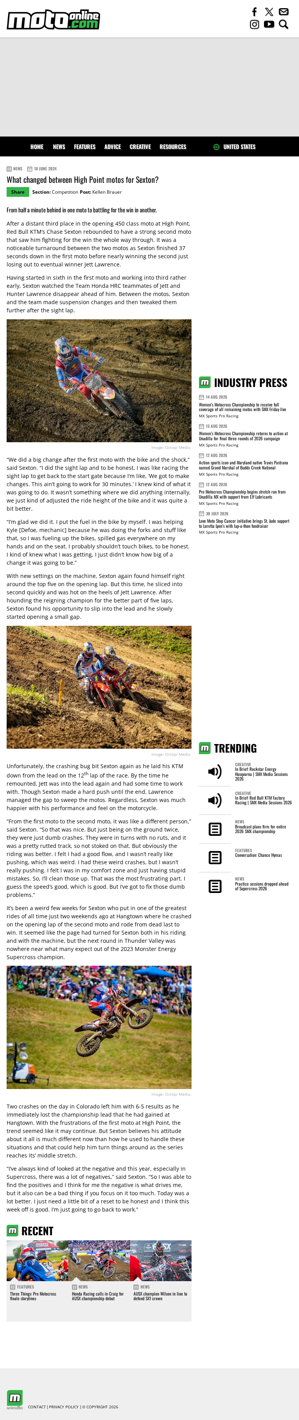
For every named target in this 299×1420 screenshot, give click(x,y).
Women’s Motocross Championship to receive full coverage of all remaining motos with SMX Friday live (242, 407)
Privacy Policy (64, 1407)
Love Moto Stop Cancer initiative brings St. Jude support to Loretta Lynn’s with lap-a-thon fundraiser (244, 523)
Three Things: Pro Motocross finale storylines (33, 1295)
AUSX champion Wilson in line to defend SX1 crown (160, 1295)
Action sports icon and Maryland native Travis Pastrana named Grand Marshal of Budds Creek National (243, 465)
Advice (112, 146)
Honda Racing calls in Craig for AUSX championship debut (98, 1295)
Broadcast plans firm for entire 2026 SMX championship (260, 828)
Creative (140, 146)
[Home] (53, 19)
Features (84, 146)
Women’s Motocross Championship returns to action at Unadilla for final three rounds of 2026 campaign (243, 435)
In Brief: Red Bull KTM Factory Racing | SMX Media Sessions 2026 (263, 800)
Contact (37, 1407)
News (59, 146)
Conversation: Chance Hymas (258, 855)
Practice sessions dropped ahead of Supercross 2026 (261, 886)
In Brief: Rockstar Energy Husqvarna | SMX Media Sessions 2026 (261, 774)
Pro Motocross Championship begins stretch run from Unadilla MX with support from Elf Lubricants (242, 494)
